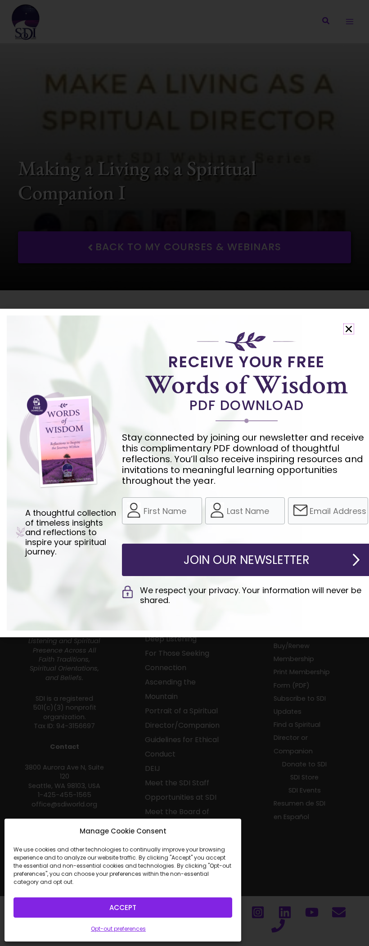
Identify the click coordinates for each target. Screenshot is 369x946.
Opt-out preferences (118, 928)
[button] (348, 328)
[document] (184, 473)
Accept (122, 907)
